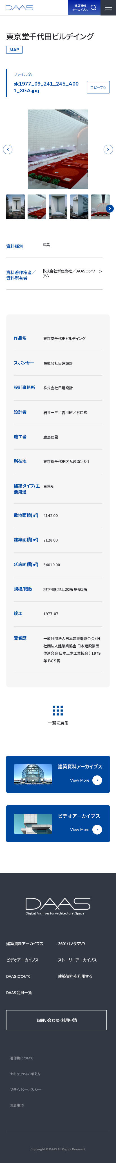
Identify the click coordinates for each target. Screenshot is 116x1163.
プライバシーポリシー (25, 1089)
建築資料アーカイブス (24, 943)
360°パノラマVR (71, 943)
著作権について (21, 1057)
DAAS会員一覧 (19, 992)
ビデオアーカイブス (22, 960)
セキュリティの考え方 (25, 1073)
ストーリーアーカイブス (77, 960)
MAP (14, 50)
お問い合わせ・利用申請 (56, 1020)
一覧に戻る (58, 722)
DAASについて (18, 976)
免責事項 (17, 1105)
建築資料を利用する (75, 976)
